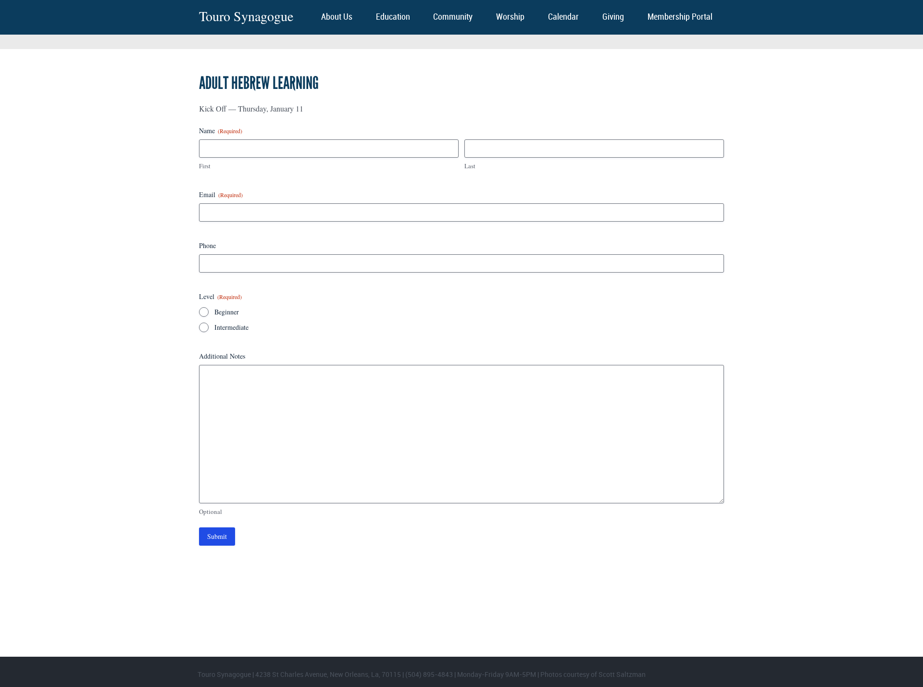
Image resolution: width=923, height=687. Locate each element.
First (205, 166)
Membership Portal (680, 17)
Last (469, 166)
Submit (217, 536)
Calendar (563, 17)
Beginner (226, 311)
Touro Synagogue (246, 16)
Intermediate (231, 327)
